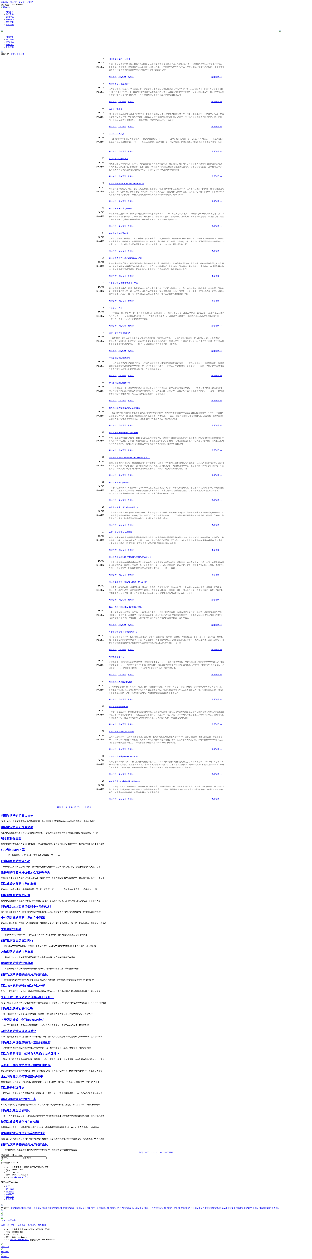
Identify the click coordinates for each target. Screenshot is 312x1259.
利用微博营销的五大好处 (17, 815)
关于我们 (10, 14)
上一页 (64, 807)
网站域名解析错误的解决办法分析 (23, 985)
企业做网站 (185, 1208)
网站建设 (5, 2)
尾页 (89, 807)
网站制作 (14, 2)
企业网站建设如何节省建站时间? (22, 1076)
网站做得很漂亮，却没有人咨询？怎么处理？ (30, 1053)
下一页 (84, 807)
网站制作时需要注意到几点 (18, 1099)
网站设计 (22, 2)
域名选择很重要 (11, 838)
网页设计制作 (162, 1208)
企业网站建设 (68, 1208)
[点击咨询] (2, 1160)
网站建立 (248, 1208)
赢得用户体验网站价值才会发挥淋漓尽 (26, 872)
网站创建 (263, 1208)
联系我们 (10, 25)
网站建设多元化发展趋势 (17, 827)
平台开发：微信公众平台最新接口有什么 (27, 997)
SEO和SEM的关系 (13, 849)
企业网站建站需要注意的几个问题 (23, 917)
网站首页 (10, 12)
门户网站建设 (125, 1208)
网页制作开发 (92, 1208)
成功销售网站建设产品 (15, 861)
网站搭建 (27, 1208)
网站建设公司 (17, 1208)
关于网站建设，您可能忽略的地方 (23, 1019)
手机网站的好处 (11, 929)
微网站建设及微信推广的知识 (20, 1121)
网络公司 (46, 1208)
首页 (13, 54)
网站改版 (215, 1208)
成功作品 (10, 17)
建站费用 (231, 1208)
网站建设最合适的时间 (15, 1110)
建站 (269, 1208)
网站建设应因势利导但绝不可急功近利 (26, 906)
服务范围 (10, 1197)
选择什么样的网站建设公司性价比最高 (26, 1065)
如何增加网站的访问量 (15, 895)
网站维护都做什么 (12, 1087)
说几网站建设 (137, 1208)
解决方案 (10, 22)
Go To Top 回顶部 (8, 1220)
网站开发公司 (174, 1208)
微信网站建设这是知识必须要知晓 (23, 1133)
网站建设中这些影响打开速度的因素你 (26, 1042)
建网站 (255, 1208)
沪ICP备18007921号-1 (19, 1177)
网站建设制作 (105, 1208)
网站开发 (115, 1208)
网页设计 (223, 1208)
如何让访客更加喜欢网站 (17, 940)
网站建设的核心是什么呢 (17, 1008)
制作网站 (275, 1208)
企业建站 (207, 1208)
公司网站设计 (80, 1208)
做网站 (30, 2)
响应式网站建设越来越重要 (18, 1031)
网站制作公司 (56, 1208)
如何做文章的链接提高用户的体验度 (24, 974)
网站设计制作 (150, 1208)
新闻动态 (10, 19)
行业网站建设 (196, 1208)
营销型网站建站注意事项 (17, 951)
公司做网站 (36, 1208)
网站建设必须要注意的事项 (18, 883)
